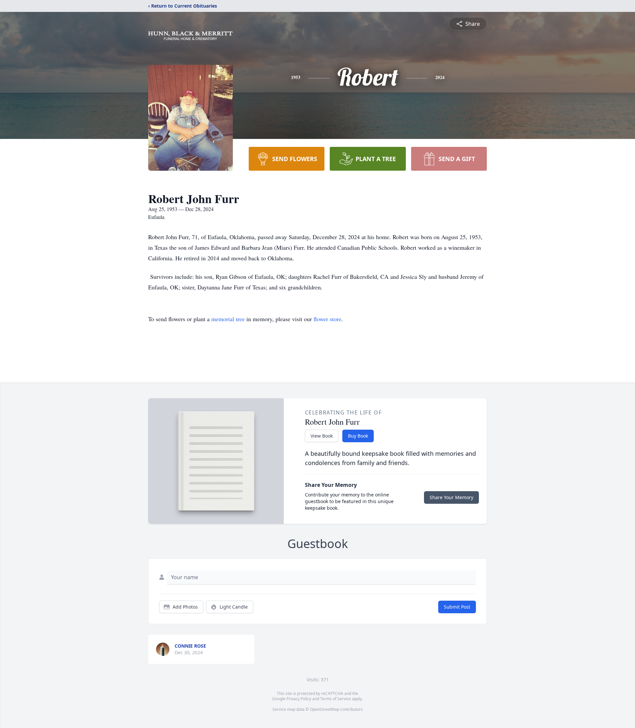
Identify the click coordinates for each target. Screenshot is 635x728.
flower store (327, 319)
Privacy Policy (298, 699)
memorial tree (228, 319)
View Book (322, 436)
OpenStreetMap (324, 709)
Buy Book (358, 436)
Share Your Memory (451, 497)
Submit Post (457, 607)
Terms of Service (335, 699)
